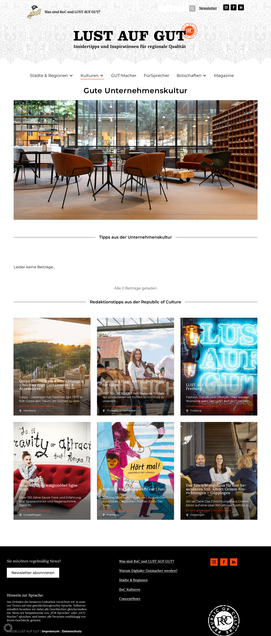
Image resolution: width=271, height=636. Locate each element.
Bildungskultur (112, 510)
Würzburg (136, 406)
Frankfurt (130, 510)
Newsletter (208, 8)
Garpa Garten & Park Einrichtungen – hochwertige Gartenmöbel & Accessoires (51, 385)
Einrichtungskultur (31, 406)
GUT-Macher (123, 75)
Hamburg (52, 406)
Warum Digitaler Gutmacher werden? (148, 570)
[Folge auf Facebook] (234, 7)
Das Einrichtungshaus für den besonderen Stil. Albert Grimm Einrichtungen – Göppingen (216, 489)
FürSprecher (156, 75)
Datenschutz (72, 631)
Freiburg (212, 406)
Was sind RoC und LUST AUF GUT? (72, 12)
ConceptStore (129, 599)
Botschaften (189, 75)
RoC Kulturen (129, 589)
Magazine (224, 75)
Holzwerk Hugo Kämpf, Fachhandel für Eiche (134, 383)
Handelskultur (195, 406)
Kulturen (90, 75)
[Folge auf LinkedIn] (241, 7)
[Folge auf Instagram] (226, 7)
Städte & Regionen (49, 75)
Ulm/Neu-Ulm (222, 510)
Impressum (51, 631)
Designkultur (27, 510)
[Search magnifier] (192, 8)
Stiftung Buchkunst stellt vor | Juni (134, 489)
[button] (8, 628)
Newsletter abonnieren (33, 572)
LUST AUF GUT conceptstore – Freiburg (214, 386)
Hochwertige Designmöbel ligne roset (48, 487)
